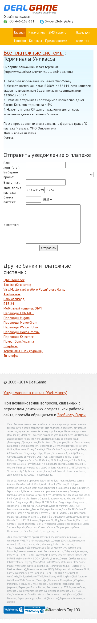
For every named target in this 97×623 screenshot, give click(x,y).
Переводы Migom (17, 318)
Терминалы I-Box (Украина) (23, 351)
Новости (20, 41)
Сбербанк (11, 346)
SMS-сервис (57, 32)
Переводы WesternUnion (22, 327)
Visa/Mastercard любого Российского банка (34, 289)
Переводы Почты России (22, 332)
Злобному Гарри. (71, 414)
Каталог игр (36, 32)
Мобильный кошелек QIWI (23, 308)
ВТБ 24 (9, 303)
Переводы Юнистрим (19, 337)
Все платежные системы (34, 52)
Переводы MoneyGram (20, 322)
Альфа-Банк (12, 294)
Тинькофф (11, 355)
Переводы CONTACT (19, 313)
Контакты (35, 41)
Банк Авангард (14, 299)
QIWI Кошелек (14, 280)
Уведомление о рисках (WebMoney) (35, 392)
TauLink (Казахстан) (17, 285)
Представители (56, 41)
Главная (19, 32)
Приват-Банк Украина (19, 341)
